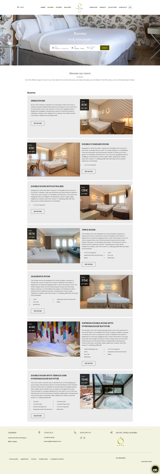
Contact (123, 7)
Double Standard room (95, 144)
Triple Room (88, 229)
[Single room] (106, 116)
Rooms (51, 7)
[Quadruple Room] (106, 292)
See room (38, 123)
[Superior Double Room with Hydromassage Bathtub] (53, 339)
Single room (38, 100)
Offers (59, 7)
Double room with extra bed (47, 186)
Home (43, 7)
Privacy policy (13, 459)
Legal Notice (25, 459)
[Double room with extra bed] (106, 202)
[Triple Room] (53, 245)
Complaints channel (57, 459)
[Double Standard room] (53, 159)
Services (93, 7)
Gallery (67, 7)
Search (104, 48)
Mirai (150, 461)
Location (112, 7)
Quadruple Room (40, 276)
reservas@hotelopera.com (52, 441)
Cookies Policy (43, 459)
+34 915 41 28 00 (49, 438)
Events (103, 7)
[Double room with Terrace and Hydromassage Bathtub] (106, 391)
